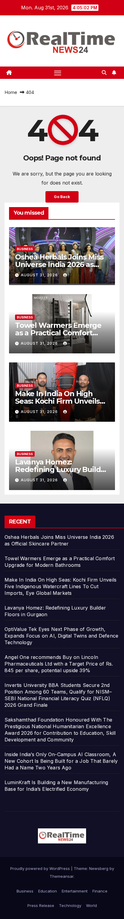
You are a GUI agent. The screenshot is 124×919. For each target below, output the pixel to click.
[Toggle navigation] (57, 73)
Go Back (62, 196)
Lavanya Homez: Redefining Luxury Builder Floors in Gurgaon (61, 469)
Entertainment (75, 891)
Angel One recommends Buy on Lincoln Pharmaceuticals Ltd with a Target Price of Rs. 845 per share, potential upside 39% (59, 663)
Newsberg (98, 868)
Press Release (40, 905)
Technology (70, 905)
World (91, 905)
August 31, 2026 (40, 275)
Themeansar (61, 876)
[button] (104, 73)
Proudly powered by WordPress (40, 868)
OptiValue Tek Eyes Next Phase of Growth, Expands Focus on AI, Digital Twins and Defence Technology (61, 635)
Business (25, 249)
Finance (99, 891)
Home (11, 92)
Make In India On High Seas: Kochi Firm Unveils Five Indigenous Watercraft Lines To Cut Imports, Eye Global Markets (60, 586)
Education (47, 891)
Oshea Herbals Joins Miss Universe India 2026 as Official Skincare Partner (59, 264)
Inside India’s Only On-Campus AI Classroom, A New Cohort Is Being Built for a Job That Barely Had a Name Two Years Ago (61, 761)
